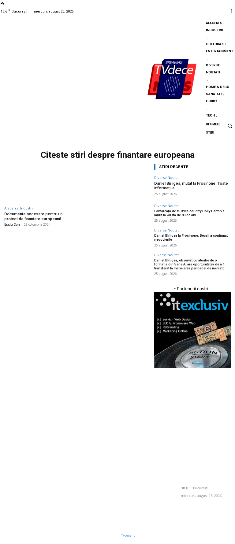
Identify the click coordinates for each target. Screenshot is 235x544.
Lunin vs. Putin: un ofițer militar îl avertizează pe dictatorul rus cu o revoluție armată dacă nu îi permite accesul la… (147, 416)
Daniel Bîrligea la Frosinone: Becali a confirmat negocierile (84, 453)
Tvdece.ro (128, 536)
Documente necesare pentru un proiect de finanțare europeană (33, 216)
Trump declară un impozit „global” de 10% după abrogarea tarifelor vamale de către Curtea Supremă (147, 498)
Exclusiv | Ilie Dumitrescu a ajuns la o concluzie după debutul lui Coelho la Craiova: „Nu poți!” (147, 448)
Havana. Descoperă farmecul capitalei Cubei (143, 473)
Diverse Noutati (167, 177)
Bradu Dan (12, 224)
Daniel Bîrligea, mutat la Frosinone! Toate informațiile (191, 186)
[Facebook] (231, 11)
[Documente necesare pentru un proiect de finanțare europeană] (39, 183)
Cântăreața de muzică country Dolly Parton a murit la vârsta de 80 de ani (189, 213)
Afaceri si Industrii (19, 208)
